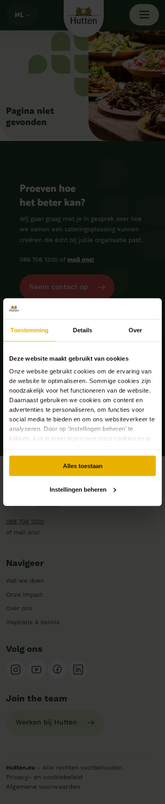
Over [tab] (135, 330)
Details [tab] (83, 330)
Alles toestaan (83, 466)
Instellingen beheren (78, 489)
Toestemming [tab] (29, 330)
